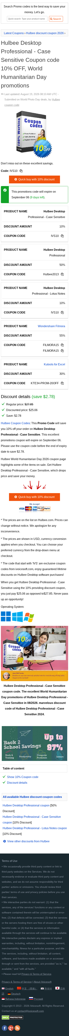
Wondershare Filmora (51, 326)
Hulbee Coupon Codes (15, 423)
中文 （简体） (29, 988)
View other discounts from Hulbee (28, 841)
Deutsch (16, 993)
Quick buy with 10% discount (36, 179)
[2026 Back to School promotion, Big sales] (34, 759)
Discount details (17, 782)
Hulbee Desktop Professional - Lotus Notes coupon (35, 828)
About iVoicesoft (42, 981)
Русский (38, 998)
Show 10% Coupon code (22, 777)
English (9, 988)
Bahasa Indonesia (15, 998)
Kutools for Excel (54, 364)
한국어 (48, 988)
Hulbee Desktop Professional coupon (26, 805)
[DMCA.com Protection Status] (12, 1018)
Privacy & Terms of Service (36, 974)
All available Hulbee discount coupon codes (32, 796)
